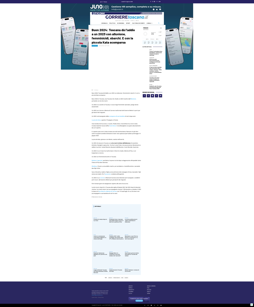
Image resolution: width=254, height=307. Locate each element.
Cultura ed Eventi (153, 76)
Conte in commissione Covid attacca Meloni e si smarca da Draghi (100, 237)
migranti (126, 277)
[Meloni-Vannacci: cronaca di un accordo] (132, 263)
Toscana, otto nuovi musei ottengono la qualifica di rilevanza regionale (154, 79)
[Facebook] (150, 2)
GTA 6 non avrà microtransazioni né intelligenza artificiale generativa (154, 61)
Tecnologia (151, 57)
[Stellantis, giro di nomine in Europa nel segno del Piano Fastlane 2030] (145, 87)
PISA (148, 288)
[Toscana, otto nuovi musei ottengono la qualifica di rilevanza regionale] (145, 79)
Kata (122, 277)
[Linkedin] (136, 86)
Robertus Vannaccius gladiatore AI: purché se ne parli (100, 254)
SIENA (148, 293)
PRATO (149, 291)
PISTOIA (149, 289)
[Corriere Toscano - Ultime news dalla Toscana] (127, 18)
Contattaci (139, 300)
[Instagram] (152, 2)
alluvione (110, 277)
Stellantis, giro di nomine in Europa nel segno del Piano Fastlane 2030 (155, 87)
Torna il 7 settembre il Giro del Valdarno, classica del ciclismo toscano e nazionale (155, 53)
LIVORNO (131, 291)
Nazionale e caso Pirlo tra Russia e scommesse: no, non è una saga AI (131, 237)
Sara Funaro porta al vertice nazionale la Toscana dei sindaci (132, 254)
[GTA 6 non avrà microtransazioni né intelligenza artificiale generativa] (145, 60)
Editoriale (94, 45)
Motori (150, 84)
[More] (139, 86)
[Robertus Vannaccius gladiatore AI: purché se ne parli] (101, 246)
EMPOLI (131, 288)
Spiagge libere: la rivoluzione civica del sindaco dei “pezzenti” (115, 254)
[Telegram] (154, 2)
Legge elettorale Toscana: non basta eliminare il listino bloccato (101, 271)
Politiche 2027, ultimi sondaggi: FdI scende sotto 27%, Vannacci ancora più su (116, 237)
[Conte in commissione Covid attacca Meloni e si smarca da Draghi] (101, 229)
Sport (150, 49)
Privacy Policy (101, 297)
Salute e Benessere (153, 65)
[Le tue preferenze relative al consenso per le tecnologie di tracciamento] (251, 304)
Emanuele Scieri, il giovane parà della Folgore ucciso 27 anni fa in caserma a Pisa (116, 221)
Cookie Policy (94, 297)
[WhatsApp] (133, 86)
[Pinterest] (130, 86)
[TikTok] (156, 2)
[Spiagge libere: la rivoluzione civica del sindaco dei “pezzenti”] (116, 246)
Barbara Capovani (117, 277)
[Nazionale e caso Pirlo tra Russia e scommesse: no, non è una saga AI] (132, 229)
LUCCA (130, 293)
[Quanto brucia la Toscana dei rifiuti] (116, 263)
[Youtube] (160, 2)
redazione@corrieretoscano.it (97, 295)
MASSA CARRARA (151, 286)
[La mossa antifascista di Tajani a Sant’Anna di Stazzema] (132, 212)
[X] (158, 2)
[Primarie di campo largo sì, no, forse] (101, 212)
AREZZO (131, 286)
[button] (158, 23)
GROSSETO (131, 289)
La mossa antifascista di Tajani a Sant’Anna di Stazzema (131, 221)
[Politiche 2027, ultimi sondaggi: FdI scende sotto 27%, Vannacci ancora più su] (116, 229)
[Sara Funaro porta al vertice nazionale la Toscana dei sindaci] (132, 246)
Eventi (95, 234)
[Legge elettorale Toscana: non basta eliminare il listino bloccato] (101, 263)
